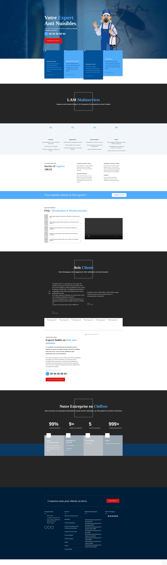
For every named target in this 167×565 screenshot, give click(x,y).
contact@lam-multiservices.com (53, 517)
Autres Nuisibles (68, 549)
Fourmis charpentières (70, 522)
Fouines (66, 545)
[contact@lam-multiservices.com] (45, 518)
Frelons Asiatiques (69, 535)
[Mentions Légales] (45, 523)
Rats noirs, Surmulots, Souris (71, 515)
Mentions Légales (50, 522)
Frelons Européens (69, 538)
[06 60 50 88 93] (45, 515)
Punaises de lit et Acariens (71, 531)
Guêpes (66, 542)
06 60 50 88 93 (50, 515)
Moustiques (67, 519)
